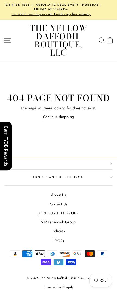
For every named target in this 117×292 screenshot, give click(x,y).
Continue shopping (58, 116)
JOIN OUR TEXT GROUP (58, 213)
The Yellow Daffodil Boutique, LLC (58, 40)
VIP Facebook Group (58, 222)
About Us (58, 195)
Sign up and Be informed (58, 177)
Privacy (58, 240)
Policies (58, 231)
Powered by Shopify (58, 287)
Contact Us (58, 204)
